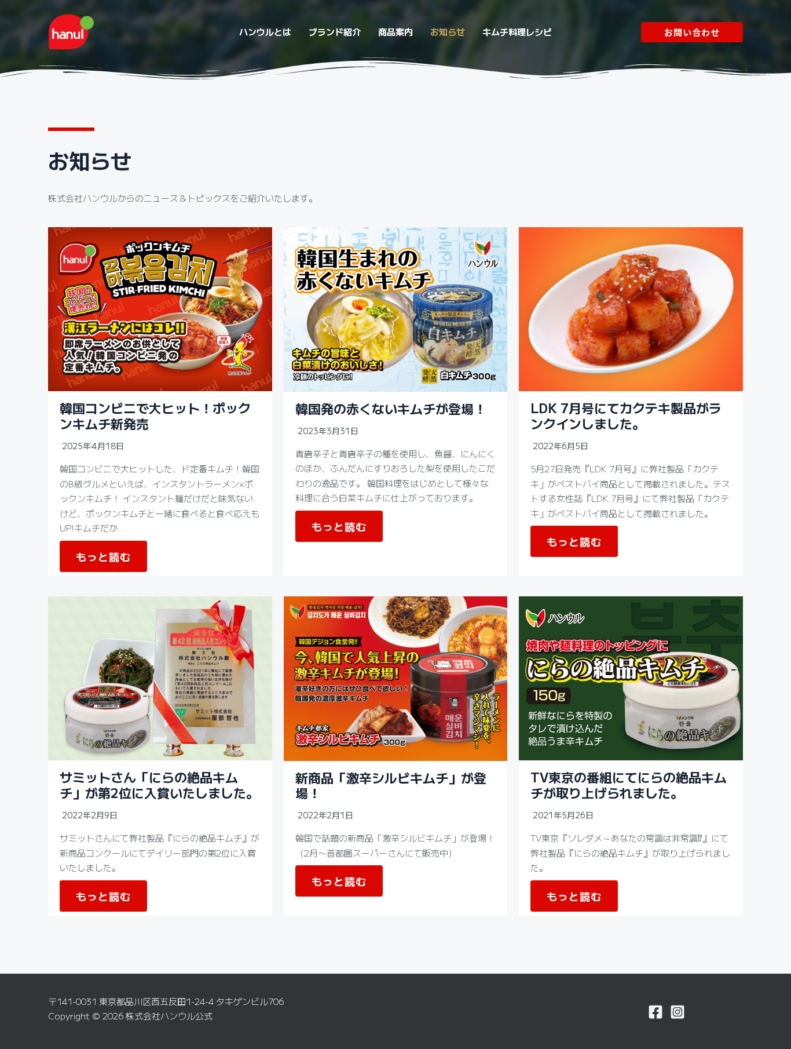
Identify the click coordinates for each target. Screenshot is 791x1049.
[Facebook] (655, 1011)
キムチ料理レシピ (517, 32)
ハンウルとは (265, 32)
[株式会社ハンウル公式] (71, 30)
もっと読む (103, 556)
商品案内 (395, 32)
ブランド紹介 (335, 32)
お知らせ (447, 32)
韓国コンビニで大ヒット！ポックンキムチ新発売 (155, 415)
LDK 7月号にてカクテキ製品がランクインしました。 (626, 415)
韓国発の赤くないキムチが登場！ (390, 408)
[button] (692, 32)
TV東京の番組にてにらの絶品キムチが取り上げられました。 (628, 784)
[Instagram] (677, 1011)
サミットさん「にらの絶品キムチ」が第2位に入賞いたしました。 (159, 784)
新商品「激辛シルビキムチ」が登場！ (390, 785)
